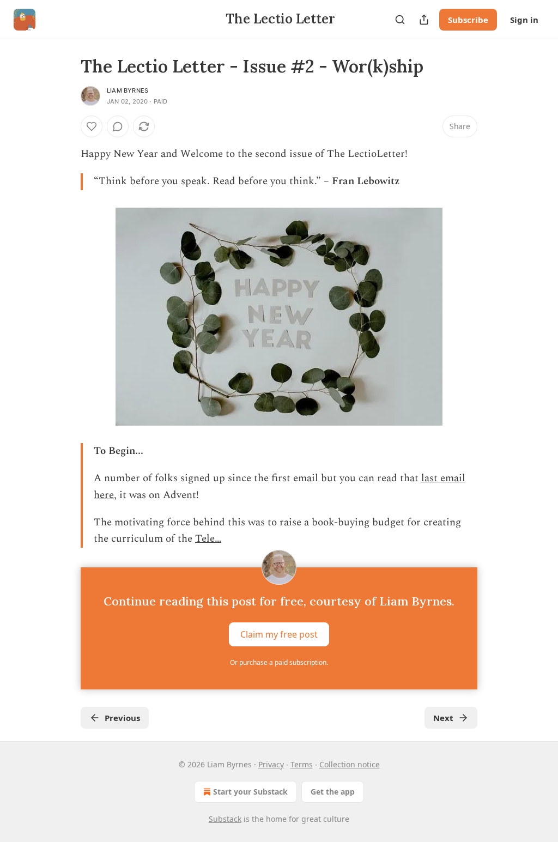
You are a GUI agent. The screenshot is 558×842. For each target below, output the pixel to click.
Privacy (271, 764)
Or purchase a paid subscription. (279, 662)
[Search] (400, 20)
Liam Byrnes (127, 90)
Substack (225, 819)
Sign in (524, 19)
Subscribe (468, 19)
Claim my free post (279, 634)
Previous (122, 717)
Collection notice (349, 764)
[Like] (91, 126)
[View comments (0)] (118, 126)
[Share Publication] (424, 20)
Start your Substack (250, 791)
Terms (301, 764)
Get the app (333, 791)
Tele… (208, 539)
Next (443, 717)
